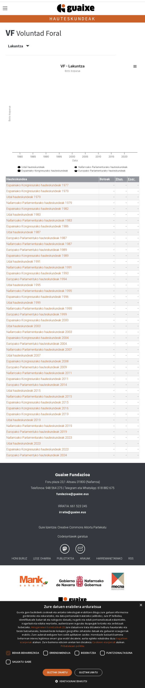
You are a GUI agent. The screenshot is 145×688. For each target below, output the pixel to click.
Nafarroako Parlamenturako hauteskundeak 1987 (39, 244)
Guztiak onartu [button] (57, 672)
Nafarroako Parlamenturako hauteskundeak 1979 (39, 203)
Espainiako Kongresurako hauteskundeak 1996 (37, 297)
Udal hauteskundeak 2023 (23, 443)
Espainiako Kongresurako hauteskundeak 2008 (37, 361)
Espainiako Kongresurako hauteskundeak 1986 (37, 226)
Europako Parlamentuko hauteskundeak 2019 (36, 432)
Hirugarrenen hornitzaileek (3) (48, 627)
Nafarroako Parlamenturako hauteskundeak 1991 (39, 267)
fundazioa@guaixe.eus (72, 494)
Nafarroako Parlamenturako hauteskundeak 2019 (39, 426)
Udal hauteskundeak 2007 (23, 355)
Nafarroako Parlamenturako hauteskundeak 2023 (39, 437)
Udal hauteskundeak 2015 (23, 390)
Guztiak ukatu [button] (88, 672)
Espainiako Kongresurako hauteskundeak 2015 (37, 402)
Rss (130, 558)
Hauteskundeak (72, 19)
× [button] (140, 605)
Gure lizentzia (47, 527)
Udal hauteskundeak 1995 (23, 285)
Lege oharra (42, 558)
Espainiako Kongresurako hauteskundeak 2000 (37, 320)
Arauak (85, 558)
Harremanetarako (109, 558)
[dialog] (72, 644)
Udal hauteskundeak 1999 (23, 302)
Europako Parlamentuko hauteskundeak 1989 (36, 250)
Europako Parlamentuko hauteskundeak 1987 (36, 238)
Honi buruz (19, 558)
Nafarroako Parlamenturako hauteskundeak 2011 (39, 373)
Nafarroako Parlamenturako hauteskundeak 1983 (39, 220)
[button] (72, 681)
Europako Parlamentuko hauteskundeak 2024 (36, 455)
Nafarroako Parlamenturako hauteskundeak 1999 (39, 308)
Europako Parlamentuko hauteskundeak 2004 (36, 344)
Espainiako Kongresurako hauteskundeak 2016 (37, 408)
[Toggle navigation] (5, 8)
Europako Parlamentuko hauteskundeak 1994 (36, 279)
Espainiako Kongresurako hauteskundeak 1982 (37, 209)
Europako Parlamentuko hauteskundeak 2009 (36, 367)
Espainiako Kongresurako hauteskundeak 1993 (37, 273)
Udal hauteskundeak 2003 (23, 326)
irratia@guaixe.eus (72, 512)
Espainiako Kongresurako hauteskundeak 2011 (37, 379)
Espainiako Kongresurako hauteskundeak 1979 (37, 191)
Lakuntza (17, 46)
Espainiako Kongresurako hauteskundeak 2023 (37, 449)
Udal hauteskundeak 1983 (23, 214)
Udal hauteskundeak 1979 (23, 197)
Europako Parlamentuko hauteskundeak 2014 (36, 385)
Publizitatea (65, 558)
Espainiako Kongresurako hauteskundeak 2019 (37, 414)
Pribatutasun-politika (72, 646)
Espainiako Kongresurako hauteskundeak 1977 (37, 185)
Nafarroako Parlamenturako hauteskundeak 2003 (39, 332)
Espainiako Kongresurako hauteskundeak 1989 (37, 255)
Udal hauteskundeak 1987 (23, 232)
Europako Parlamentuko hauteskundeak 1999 (36, 314)
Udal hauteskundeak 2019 (23, 420)
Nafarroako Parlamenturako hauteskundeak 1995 (39, 291)
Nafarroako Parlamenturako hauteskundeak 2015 (39, 396)
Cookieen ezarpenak (103, 642)
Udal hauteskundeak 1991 (23, 261)
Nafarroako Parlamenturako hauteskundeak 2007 (39, 349)
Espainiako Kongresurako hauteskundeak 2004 (37, 338)
